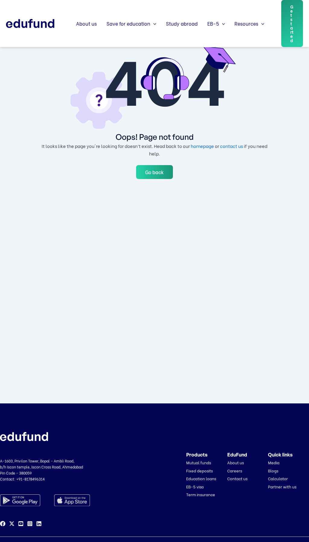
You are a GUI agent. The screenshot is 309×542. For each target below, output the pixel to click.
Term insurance (200, 494)
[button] (153, 23)
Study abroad (182, 23)
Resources (246, 23)
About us (86, 23)
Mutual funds (198, 462)
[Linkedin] (39, 523)
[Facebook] (2, 523)
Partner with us (282, 486)
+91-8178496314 (30, 478)
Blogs (273, 470)
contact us (231, 146)
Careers (234, 470)
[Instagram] (30, 523)
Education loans (201, 478)
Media (273, 462)
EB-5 (213, 23)
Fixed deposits (199, 470)
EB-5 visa (195, 486)
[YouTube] (21, 523)
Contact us (237, 478)
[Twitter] (11, 523)
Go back (154, 171)
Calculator (278, 478)
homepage (202, 146)
